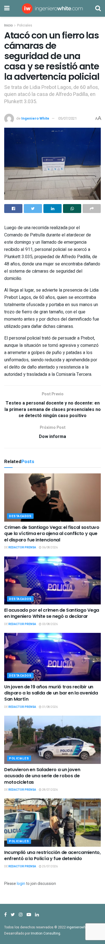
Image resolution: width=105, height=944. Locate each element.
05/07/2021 (67, 118)
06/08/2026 (49, 548)
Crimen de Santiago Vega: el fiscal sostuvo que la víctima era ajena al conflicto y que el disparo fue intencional (51, 533)
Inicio (8, 25)
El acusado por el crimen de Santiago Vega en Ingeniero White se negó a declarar (51, 613)
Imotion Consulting (45, 933)
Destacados (20, 516)
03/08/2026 (49, 624)
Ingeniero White (35, 118)
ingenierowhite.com (82, 927)
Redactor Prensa (22, 548)
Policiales (24, 25)
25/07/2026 (49, 866)
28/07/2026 (49, 790)
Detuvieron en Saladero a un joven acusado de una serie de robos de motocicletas (42, 775)
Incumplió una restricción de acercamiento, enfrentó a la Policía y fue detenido (52, 855)
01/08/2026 (49, 707)
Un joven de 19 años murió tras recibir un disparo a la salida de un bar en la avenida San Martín (51, 693)
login (21, 884)
